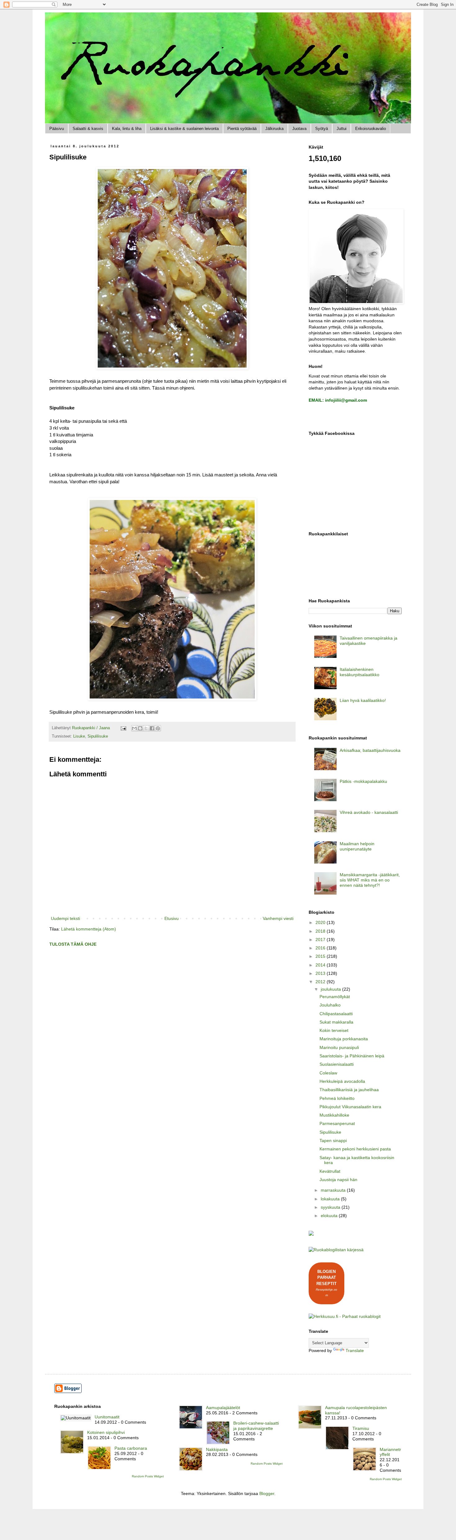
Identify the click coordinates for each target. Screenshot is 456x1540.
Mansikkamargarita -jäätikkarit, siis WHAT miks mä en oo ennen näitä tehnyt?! (370, 880)
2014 (321, 964)
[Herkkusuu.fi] (345, 1316)
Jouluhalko (330, 1004)
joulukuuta (331, 989)
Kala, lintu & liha (126, 128)
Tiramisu (360, 1428)
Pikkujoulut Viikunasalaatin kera (350, 1106)
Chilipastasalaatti (336, 1013)
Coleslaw (328, 1072)
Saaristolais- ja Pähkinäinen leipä (352, 1055)
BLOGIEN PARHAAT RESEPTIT (326, 1277)
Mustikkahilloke (334, 1115)
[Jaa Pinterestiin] (158, 728)
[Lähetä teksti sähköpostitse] (123, 728)
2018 (321, 931)
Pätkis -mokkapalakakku (363, 781)
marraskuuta (334, 1190)
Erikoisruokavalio (370, 128)
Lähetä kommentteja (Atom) (88, 928)
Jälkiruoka (274, 128)
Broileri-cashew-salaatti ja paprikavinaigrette (256, 1426)
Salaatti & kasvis (88, 128)
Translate (355, 1350)
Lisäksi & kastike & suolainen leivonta (184, 128)
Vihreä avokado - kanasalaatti (369, 812)
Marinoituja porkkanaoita (344, 1038)
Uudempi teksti (65, 918)
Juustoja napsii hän (338, 1179)
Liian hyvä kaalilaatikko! (363, 700)
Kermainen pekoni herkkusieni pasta (355, 1148)
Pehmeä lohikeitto (337, 1098)
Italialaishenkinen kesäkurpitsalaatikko (359, 672)
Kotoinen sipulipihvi (106, 1432)
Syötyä (321, 128)
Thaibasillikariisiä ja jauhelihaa (349, 1089)
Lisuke (79, 736)
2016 (321, 947)
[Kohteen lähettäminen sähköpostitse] (134, 728)
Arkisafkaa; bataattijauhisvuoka (370, 750)
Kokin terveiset (334, 1030)
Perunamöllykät (335, 996)
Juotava (299, 128)
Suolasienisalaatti (337, 1064)
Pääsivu (56, 128)
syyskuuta (331, 1207)
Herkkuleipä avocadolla (342, 1081)
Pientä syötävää (242, 128)
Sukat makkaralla (336, 1022)
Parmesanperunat (337, 1123)
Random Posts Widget (148, 1476)
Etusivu (171, 918)
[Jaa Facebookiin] (152, 728)
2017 (321, 939)
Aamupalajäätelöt (223, 1407)
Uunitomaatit (107, 1416)
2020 (321, 922)
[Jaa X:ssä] (146, 728)
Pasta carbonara (130, 1448)
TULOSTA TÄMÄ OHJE (72, 944)
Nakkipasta (217, 1449)
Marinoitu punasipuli (339, 1047)
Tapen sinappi (333, 1140)
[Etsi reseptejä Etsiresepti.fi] (336, 1249)
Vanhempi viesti (278, 918)
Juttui (341, 128)
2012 (321, 981)
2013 (321, 973)
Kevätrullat (330, 1171)
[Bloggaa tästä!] (140, 728)
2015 (321, 956)
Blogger (266, 1493)
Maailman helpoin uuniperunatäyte (357, 846)
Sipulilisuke (97, 736)
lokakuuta (331, 1198)
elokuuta (330, 1215)
